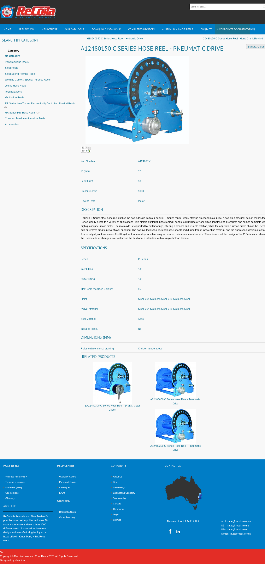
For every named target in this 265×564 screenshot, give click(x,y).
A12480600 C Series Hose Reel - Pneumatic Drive (175, 401)
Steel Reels (11, 67)
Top (2, 552)
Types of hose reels (15, 482)
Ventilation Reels (14, 97)
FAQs (62, 493)
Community (118, 509)
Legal (115, 514)
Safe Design (119, 487)
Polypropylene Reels (17, 62)
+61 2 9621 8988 (189, 521)
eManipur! (20, 560)
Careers (117, 503)
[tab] (40, 51)
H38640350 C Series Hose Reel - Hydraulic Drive (115, 38)
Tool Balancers (13, 91)
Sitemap (117, 520)
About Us (117, 476)
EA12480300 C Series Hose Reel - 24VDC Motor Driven (112, 407)
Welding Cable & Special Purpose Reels (28, 79)
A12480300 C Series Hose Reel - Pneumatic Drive (175, 447)
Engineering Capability (124, 493)
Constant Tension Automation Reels (25, 118)
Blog (115, 482)
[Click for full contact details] (188, 495)
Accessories (12, 124)
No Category (12, 56)
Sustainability (119, 498)
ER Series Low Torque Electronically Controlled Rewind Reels (40, 103)
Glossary (10, 498)
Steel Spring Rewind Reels (20, 73)
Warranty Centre (67, 476)
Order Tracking (67, 517)
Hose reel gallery (13, 487)
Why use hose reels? (16, 476)
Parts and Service (68, 482)
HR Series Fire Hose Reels (20, 112)
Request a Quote (67, 512)
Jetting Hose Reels (15, 85)
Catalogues (65, 487)
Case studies (12, 493)
